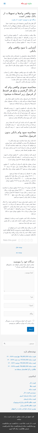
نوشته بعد (19, 252)
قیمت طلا (33, 386)
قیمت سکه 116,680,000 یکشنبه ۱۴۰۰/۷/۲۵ (22, 366)
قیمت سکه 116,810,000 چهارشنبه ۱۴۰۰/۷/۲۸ (21, 356)
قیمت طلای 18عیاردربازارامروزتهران (24, 402)
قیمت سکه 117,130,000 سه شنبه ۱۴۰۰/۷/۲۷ (21, 360)
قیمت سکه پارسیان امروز (28, 396)
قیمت (20, 20)
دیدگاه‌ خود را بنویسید (29, 20)
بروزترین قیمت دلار (30, 392)
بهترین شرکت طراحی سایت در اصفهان (23, 409)
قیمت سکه (32, 389)
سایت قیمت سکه (9, 416)
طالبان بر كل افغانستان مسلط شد (25, 369)
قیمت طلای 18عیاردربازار (28, 405)
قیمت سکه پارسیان (30, 399)
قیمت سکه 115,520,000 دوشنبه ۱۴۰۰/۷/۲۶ (22, 363)
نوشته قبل (19, 247)
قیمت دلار (33, 383)
